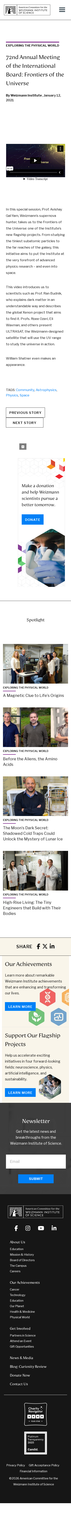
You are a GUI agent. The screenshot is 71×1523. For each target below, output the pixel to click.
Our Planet (17, 1306)
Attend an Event (21, 1341)
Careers (15, 1271)
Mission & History (22, 1254)
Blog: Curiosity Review (28, 1367)
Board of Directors (22, 1260)
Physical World (20, 1317)
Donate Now (20, 1375)
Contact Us (19, 1384)
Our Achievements (28, 964)
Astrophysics (46, 390)
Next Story (24, 423)
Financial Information (33, 1471)
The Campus (18, 1266)
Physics (12, 395)
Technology (17, 1295)
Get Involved (20, 1329)
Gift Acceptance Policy (44, 1465)
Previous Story (25, 413)
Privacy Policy (15, 1465)
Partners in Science (23, 1335)
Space (24, 395)
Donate (32, 520)
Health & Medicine (22, 1311)
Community (25, 390)
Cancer (14, 1289)
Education (16, 1249)
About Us (17, 1242)
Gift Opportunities (22, 1346)
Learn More (20, 1007)
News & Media (21, 1358)
